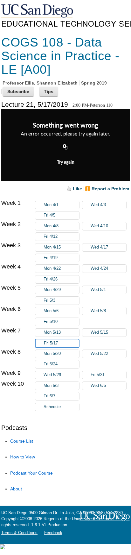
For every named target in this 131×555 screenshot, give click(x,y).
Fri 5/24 (51, 364)
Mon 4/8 (51, 226)
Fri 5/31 (98, 375)
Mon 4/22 (52, 268)
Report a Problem (110, 188)
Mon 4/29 (52, 289)
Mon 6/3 (51, 385)
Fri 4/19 (51, 257)
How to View (22, 456)
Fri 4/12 (51, 236)
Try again (65, 162)
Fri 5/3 (49, 300)
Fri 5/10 (51, 321)
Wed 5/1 (98, 289)
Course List (21, 441)
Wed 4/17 (99, 247)
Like (77, 188)
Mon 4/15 (52, 247)
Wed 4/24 (99, 268)
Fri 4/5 (49, 215)
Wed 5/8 (98, 311)
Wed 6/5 (98, 385)
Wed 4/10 (99, 226)
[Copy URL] (65, 147)
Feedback (53, 533)
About (16, 488)
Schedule (52, 407)
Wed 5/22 (99, 353)
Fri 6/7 (49, 396)
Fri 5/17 (51, 343)
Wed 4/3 (98, 205)
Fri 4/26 (51, 279)
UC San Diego (37, 11)
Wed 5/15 (99, 332)
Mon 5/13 (52, 332)
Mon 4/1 (51, 205)
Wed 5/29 (52, 375)
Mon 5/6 (51, 311)
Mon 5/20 (52, 353)
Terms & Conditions (19, 533)
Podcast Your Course (31, 473)
